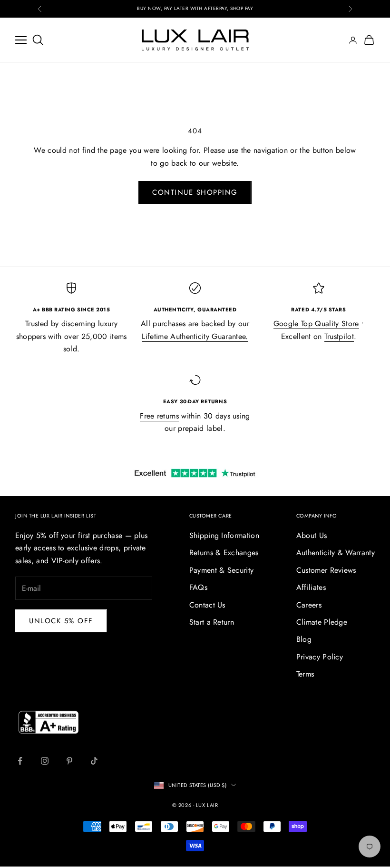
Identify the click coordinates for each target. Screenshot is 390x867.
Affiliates (311, 587)
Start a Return (211, 622)
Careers (309, 604)
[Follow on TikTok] (94, 761)
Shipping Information (224, 535)
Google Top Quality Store (316, 323)
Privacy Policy (319, 656)
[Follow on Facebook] (20, 761)
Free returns (159, 415)
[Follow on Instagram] (44, 761)
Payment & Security (221, 570)
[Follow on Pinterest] (69, 761)
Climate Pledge (321, 622)
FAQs (198, 587)
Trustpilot (339, 336)
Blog (304, 639)
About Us (311, 535)
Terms (305, 673)
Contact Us (207, 604)
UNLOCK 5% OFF (61, 621)
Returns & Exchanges (224, 552)
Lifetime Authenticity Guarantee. (195, 336)
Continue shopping (195, 192)
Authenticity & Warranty (335, 552)
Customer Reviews (326, 570)
